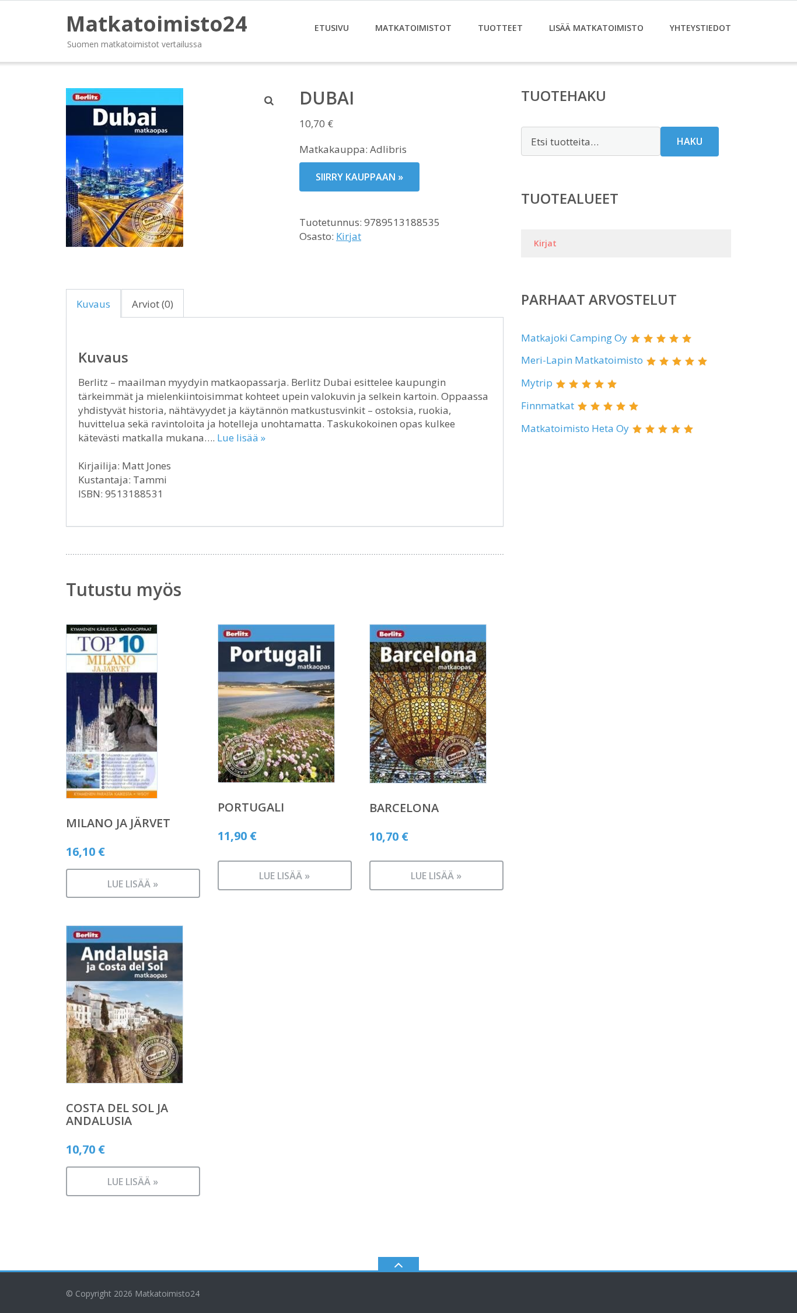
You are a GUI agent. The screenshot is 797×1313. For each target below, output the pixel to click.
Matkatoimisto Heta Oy (575, 428)
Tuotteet (500, 27)
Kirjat (348, 236)
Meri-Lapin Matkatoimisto (582, 360)
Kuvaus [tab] (93, 304)
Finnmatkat (547, 405)
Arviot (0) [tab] (152, 304)
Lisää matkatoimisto (596, 27)
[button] (269, 100)
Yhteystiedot (700, 27)
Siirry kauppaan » (359, 176)
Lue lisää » (241, 437)
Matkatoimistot (413, 27)
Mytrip (537, 382)
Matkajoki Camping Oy (574, 337)
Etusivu (331, 27)
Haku (689, 141)
